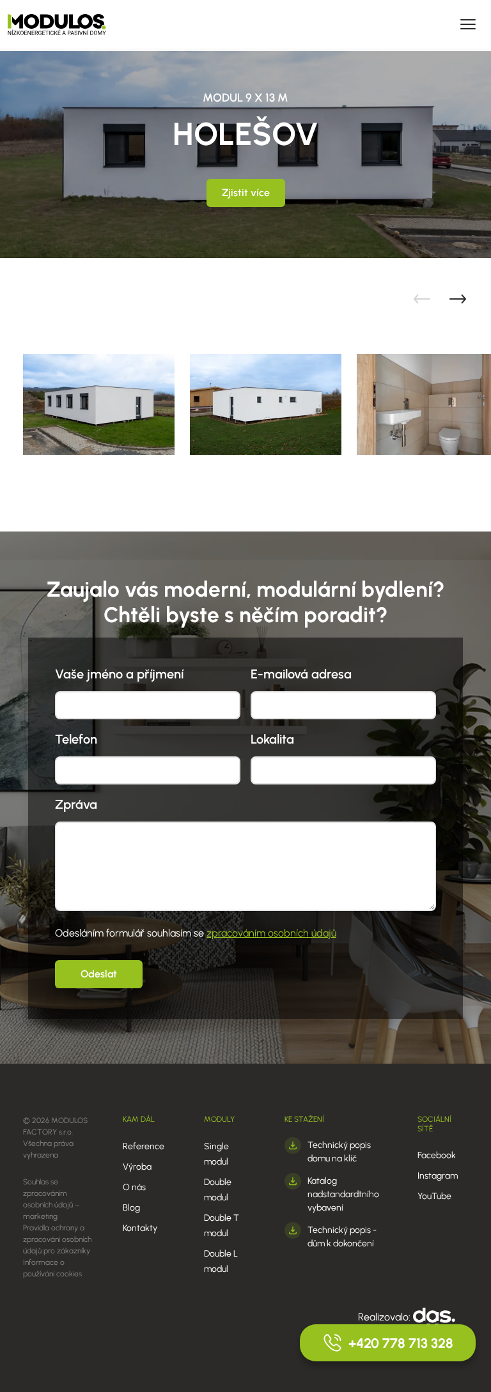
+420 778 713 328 (400, 1343)
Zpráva (76, 804)
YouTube (434, 1196)
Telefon (76, 739)
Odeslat (99, 974)
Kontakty (140, 1228)
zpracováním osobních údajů (271, 933)
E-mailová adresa (301, 674)
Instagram (437, 1175)
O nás (134, 1187)
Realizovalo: (385, 1317)
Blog (131, 1207)
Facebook (436, 1155)
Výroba (137, 1166)
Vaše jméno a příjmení (119, 674)
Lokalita (272, 739)
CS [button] (287, 24)
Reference (143, 1146)
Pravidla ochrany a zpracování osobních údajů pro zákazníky (57, 1239)
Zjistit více (246, 193)
